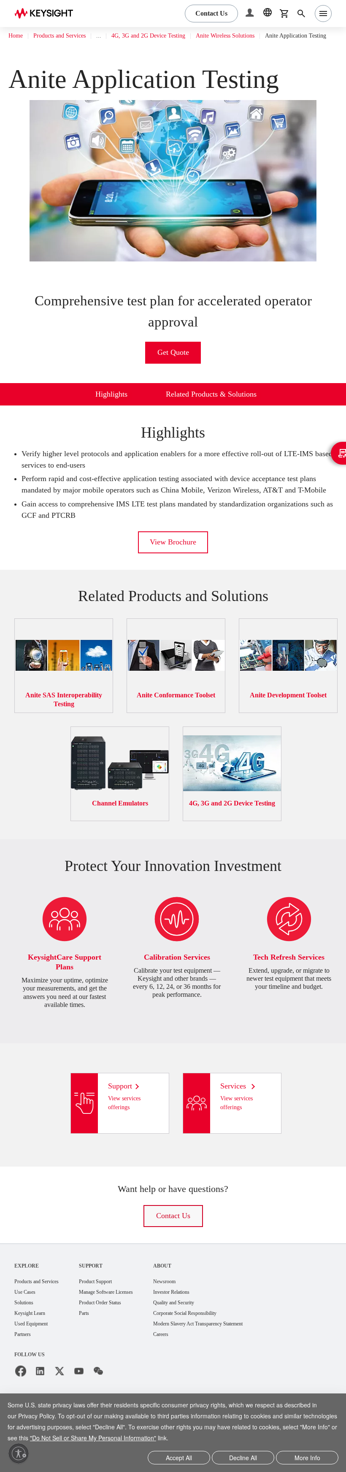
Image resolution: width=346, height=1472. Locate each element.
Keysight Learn (32, 1336)
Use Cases (27, 1314)
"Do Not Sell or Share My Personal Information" (157, 1438)
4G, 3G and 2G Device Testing (167, 36)
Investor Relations (199, 1314)
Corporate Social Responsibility (215, 1336)
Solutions (26, 1325)
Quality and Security (201, 1325)
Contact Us (173, 1237)
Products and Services (67, 36)
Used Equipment (34, 1347)
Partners (24, 1358)
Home (16, 36)
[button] (251, 13)
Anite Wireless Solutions (254, 36)
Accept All (179, 1458)
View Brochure (173, 563)
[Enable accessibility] (18, 1453)
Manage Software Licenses (123, 1314)
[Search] (301, 13)
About (186, 1287)
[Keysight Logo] (46, 13)
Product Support (110, 1303)
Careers (186, 1358)
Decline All (243, 1458)
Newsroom (190, 1303)
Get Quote (173, 362)
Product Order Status (115, 1325)
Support (102, 1287)
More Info (307, 1458)
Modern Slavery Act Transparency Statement (231, 1347)
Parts (96, 1336)
